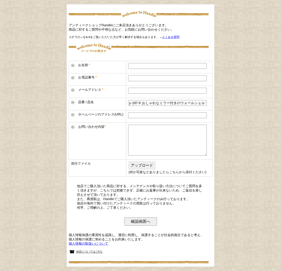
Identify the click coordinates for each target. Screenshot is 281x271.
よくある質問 (170, 37)
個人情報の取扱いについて (88, 243)
